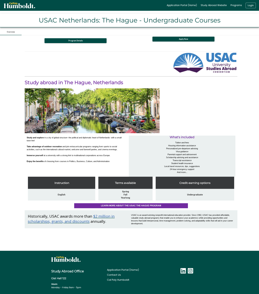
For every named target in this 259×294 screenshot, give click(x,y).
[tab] (11, 32)
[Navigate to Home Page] (19, 5)
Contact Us (114, 274)
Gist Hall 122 (58, 278)
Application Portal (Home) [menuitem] (182, 5)
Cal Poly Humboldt (118, 279)
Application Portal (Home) (123, 270)
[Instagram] (190, 272)
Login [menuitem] (251, 5)
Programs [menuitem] (236, 5)
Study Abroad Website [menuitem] (214, 5)
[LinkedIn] (183, 272)
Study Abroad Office (67, 271)
